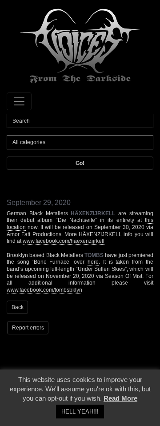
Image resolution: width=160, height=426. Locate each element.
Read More (120, 398)
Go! (80, 163)
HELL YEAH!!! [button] (80, 411)
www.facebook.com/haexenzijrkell (63, 241)
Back (18, 307)
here (93, 262)
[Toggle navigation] (19, 101)
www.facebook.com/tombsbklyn (44, 290)
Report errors (28, 328)
